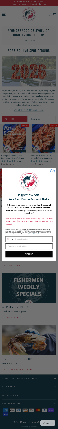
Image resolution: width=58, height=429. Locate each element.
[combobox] (10, 239)
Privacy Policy (32, 233)
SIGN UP (29, 254)
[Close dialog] (53, 171)
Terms (40, 233)
